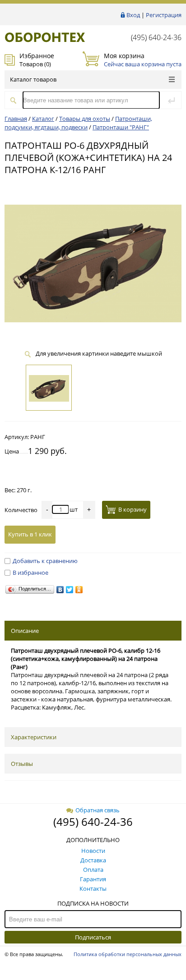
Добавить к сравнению (45, 561)
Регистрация (163, 15)
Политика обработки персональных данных (127, 954)
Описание (25, 631)
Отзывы (22, 764)
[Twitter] (69, 589)
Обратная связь (97, 810)
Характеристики (33, 737)
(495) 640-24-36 (156, 37)
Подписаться (93, 937)
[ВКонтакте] (60, 589)
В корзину (132, 509)
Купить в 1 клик (30, 534)
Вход (133, 15)
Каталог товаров (33, 79)
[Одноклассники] (79, 589)
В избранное (30, 572)
